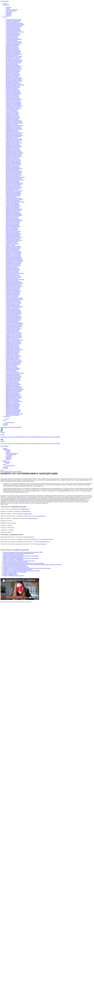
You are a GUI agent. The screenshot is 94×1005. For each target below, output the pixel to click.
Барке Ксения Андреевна (12, 46)
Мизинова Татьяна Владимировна (14, 215)
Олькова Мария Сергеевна (12, 241)
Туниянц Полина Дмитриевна (13, 348)
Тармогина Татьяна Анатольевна (14, 336)
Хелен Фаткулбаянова (11, 370)
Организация (6, 449)
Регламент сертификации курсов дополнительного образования (18, 553)
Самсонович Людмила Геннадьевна (14, 298)
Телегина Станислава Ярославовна (14, 339)
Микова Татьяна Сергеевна (12, 216)
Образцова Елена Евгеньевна (13, 235)
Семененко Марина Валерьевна (13, 301)
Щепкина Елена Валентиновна (13, 410)
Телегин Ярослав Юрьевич (12, 338)
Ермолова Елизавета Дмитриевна (14, 129)
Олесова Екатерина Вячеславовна (14, 240)
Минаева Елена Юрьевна (12, 217)
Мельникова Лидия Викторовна (13, 212)
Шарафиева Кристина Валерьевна (14, 390)
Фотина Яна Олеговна (11, 365)
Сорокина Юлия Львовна (12, 321)
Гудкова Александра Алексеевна (13, 108)
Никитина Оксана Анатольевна (13, 231)
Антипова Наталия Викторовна (13, 30)
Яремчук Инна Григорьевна (12, 415)
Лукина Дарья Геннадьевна (12, 203)
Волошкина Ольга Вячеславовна (13, 81)
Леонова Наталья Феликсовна (13, 195)
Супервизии (9, 12)
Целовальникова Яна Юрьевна (13, 375)
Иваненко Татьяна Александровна (14, 142)
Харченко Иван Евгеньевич (12, 369)
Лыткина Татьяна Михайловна (13, 205)
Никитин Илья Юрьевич (12, 230)
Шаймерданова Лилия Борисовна (14, 386)
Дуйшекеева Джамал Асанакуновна (14, 125)
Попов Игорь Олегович (11, 267)
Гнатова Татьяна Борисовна (12, 94)
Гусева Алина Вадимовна (12, 111)
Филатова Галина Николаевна (13, 363)
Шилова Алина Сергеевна (12, 402)
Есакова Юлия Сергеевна (12, 130)
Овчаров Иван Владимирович (13, 236)
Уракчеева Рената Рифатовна (13, 352)
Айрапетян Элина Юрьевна (12, 22)
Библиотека (9, 13)
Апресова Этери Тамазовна (12, 33)
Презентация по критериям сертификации (13, 557)
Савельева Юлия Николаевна (13, 294)
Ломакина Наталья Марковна (13, 200)
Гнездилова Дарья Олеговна (12, 95)
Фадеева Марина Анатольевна (13, 359)
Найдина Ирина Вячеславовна (13, 226)
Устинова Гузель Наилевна (12, 354)
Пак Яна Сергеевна (10, 245)
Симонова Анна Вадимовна (12, 309)
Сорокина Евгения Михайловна (13, 318)
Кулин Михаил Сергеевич (12, 189)
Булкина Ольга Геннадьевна (12, 73)
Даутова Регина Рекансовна (12, 115)
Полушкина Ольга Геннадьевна (13, 262)
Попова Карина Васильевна (12, 268)
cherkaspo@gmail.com (44, 541)
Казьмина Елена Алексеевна (12, 148)
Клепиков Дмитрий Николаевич (13, 163)
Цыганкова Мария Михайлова (13, 378)
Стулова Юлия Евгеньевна (12, 331)
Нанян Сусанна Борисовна (12, 229)
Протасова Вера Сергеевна (12, 274)
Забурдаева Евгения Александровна (14, 132)
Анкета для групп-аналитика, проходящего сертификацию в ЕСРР (19, 560)
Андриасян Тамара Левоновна (13, 29)
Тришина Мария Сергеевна (12, 346)
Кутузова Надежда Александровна (14, 190)
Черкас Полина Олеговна (12, 381)
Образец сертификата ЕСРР (9, 573)
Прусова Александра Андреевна (13, 277)
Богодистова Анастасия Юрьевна (14, 61)
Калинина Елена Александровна (13, 151)
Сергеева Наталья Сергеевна (13, 304)
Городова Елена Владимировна (13, 103)
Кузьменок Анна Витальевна (13, 185)
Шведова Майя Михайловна (12, 395)
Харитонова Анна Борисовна (13, 368)
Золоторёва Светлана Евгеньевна (14, 140)
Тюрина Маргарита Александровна (14, 349)
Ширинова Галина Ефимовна (13, 403)
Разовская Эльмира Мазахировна (14, 281)
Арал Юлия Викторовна (11, 36)
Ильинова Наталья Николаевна (13, 145)
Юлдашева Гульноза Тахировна (13, 411)
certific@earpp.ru (25, 509)
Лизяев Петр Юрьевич (11, 196)
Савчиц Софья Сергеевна (12, 296)
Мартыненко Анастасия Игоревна (14, 209)
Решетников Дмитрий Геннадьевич (14, 285)
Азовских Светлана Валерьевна (13, 20)
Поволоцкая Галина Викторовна (13, 257)
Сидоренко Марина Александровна (14, 306)
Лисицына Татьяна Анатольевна (13, 198)
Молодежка (8, 14)
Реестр (4, 460)
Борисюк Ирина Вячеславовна (13, 67)
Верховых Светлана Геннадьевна (14, 77)
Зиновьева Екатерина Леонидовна (14, 139)
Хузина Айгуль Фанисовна (12, 371)
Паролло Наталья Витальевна (13, 248)
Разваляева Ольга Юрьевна (12, 280)
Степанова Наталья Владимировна (14, 326)
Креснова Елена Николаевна (13, 180)
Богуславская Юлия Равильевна (13, 62)
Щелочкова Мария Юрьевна (12, 408)
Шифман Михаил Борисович (13, 405)
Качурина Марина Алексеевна (13, 161)
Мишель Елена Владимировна (13, 219)
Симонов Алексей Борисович (13, 307)
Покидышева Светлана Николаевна (14, 261)
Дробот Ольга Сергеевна (12, 124)
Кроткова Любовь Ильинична (13, 182)
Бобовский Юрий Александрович (14, 56)
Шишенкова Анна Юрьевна (12, 406)
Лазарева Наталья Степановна (13, 192)
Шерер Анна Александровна (13, 400)
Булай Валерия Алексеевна (12, 72)
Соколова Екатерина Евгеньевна (13, 316)
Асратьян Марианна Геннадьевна (14, 39)
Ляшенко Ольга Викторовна (12, 206)
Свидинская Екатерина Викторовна (14, 299)
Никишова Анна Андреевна (12, 232)
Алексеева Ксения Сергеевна (13, 28)
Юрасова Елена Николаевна (12, 412)
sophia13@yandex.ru (48, 539)
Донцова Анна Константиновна (13, 120)
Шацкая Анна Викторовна (12, 392)
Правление (8, 7)
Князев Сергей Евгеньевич (12, 166)
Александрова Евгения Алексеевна (14, 23)
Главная (5, 3)
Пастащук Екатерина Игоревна (13, 251)
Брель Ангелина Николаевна (13, 70)
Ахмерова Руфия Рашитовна (12, 45)
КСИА (7, 418)
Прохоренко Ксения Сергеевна (13, 275)
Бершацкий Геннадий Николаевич (14, 54)
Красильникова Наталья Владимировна (15, 177)
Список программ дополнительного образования (15, 565)
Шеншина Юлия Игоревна (12, 399)
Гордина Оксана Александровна (13, 102)
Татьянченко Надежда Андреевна (14, 337)
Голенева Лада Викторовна (12, 97)
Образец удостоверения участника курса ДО (13, 575)
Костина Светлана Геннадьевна (13, 173)
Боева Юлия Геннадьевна (12, 63)
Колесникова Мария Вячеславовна (14, 168)
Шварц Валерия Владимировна (13, 394)
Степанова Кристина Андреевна (13, 325)
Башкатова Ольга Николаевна (13, 50)
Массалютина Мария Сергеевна (13, 210)
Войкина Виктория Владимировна (14, 79)
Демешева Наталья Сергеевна (13, 118)
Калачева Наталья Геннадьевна (13, 150)
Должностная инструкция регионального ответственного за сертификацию (21, 555)
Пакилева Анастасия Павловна (13, 246)
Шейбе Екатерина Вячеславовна (13, 397)
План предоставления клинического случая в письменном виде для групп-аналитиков (23, 563)
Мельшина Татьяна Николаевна (13, 214)
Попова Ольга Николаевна (12, 270)
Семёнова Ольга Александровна (13, 302)
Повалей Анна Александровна (13, 256)
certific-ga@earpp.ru (32, 518)
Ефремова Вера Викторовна (12, 131)
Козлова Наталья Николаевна (13, 167)
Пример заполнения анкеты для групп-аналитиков (15, 562)
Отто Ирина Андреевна (11, 242)
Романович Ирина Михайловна (13, 290)
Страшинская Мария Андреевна (13, 328)
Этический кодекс (10, 422)
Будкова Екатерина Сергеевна (13, 71)
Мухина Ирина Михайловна (12, 225)
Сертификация (6, 461)
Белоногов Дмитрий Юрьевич (13, 52)
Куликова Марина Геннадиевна (13, 188)
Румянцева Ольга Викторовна (13, 293)
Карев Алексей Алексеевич (12, 157)
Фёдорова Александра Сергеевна (14, 362)
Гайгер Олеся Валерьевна (12, 88)
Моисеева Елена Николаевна (13, 221)
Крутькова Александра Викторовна (14, 183)
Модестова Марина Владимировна (14, 220)
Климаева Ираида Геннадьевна (13, 164)
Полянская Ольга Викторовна (13, 264)
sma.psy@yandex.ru (42, 544)
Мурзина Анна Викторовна (12, 224)
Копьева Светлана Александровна (14, 172)
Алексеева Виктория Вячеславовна (14, 25)
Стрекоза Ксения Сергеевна (12, 330)
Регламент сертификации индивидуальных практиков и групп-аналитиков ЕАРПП (23, 552)
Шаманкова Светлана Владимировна (14, 389)
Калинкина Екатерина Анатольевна (14, 152)
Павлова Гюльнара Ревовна (12, 243)
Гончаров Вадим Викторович (13, 100)
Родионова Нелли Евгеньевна (13, 288)
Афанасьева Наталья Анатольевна (14, 42)
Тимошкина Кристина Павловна (13, 343)
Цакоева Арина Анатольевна (13, 374)
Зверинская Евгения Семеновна (13, 136)
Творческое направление (12, 9)
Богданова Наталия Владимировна (14, 60)
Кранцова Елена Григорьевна (13, 176)
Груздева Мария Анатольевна (13, 107)
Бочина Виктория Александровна (14, 68)
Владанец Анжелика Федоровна (13, 78)
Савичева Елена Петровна (12, 295)
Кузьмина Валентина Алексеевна (14, 187)
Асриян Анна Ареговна (11, 40)
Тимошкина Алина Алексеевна (13, 342)
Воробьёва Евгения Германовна (13, 83)
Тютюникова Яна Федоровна (13, 350)
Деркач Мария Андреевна (12, 119)
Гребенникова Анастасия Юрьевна (14, 105)
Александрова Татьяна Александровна (15, 24)
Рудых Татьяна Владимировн (13, 291)
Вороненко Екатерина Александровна (15, 84)
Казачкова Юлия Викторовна (13, 147)
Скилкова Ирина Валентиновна (13, 310)
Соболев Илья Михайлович (12, 315)
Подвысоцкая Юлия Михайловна (14, 258)
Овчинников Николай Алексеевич (14, 237)
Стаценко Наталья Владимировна (14, 322)
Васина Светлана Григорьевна (13, 75)
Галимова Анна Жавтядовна (12, 89)
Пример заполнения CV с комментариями (13, 559)
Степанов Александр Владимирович (14, 323)
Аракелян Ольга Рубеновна (12, 35)
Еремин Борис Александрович (13, 126)
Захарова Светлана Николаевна (13, 134)
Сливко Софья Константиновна (13, 311)
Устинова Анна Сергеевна (12, 353)
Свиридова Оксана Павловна (13, 300)
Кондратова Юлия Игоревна (12, 169)
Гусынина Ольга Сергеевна (12, 113)
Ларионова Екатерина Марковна (13, 193)
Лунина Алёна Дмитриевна (12, 204)
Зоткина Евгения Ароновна (12, 141)
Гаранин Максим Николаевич (13, 91)
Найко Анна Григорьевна (12, 227)
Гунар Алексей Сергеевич (12, 109)
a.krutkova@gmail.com (29, 537)
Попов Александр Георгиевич (13, 265)
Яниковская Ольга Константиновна (14, 413)
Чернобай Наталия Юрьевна (12, 383)
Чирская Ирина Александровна (13, 384)
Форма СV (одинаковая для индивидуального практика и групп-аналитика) (21, 558)
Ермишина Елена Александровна (14, 127)
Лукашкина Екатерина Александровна (15, 201)
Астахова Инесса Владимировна (13, 41)
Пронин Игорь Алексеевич (12, 272)
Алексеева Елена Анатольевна (13, 26)
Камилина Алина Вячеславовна (13, 155)
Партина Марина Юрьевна (12, 249)
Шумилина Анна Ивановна (12, 407)
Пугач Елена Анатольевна (12, 278)
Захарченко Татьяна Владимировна (14, 135)
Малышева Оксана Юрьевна (12, 208)
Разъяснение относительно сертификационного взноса (16, 567)
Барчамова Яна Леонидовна (12, 49)
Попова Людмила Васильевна (13, 269)
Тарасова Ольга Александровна (13, 334)
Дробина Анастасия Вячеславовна (14, 123)
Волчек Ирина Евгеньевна (12, 82)
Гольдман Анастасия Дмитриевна (14, 99)
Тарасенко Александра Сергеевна (14, 333)
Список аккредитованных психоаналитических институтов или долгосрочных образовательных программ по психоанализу (32, 564)
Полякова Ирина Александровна (13, 263)
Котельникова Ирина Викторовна (14, 174)
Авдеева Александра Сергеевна (13, 19)
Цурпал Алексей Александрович (14, 376)
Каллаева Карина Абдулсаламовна (14, 153)
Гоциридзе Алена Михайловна (13, 104)
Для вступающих (5, 1)
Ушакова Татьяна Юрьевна (12, 358)
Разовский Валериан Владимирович (14, 283)
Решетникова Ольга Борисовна (13, 286)
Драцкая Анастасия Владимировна (14, 121)
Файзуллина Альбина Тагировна (13, 360)
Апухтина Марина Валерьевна (13, 34)
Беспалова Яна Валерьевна (12, 55)
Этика (4, 464)
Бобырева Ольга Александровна (13, 57)
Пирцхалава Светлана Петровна (13, 253)
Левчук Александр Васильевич (13, 194)
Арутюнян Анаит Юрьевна (12, 38)
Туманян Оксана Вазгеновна (13, 347)
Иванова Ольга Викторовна (12, 144)
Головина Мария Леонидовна (13, 98)
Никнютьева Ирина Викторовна (13, 233)
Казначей (8, 15)
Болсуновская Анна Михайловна (14, 66)
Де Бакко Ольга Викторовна (12, 116)
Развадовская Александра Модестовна (15, 279)
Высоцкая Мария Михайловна (13, 86)
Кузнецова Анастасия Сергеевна (13, 184)
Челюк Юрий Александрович (13, 379)
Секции (8, 8)
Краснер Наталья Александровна (14, 178)
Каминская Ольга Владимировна (14, 156)
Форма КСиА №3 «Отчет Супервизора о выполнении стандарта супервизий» (21, 570)
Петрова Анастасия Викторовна (13, 252)
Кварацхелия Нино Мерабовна (13, 162)
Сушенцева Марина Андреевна (13, 332)
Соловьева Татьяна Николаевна (13, 317)
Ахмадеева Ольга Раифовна (12, 44)
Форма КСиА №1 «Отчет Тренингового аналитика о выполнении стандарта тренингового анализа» (27, 568)
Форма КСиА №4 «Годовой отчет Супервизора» (14, 571)
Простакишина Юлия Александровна (15, 273)
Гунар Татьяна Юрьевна (11, 110)
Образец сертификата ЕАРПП (10, 574)
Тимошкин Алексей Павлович (13, 341)
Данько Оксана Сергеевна (12, 114)
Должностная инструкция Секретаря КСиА (13, 554)
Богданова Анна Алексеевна (12, 58)
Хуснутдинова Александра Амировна (15, 373)
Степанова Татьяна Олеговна (13, 327)
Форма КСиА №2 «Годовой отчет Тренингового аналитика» (17, 569)
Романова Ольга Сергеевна (12, 289)
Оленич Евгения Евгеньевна (13, 238)
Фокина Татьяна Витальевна (13, 364)
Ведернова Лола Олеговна (12, 76)
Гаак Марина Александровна (13, 87)
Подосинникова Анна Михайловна (14, 259)
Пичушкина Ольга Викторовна (13, 254)
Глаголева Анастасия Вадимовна (14, 93)
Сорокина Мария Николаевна (13, 320)
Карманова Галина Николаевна (13, 160)
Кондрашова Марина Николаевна (14, 171)
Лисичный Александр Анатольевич (14, 199)
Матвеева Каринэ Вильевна (12, 211)
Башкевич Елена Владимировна (13, 51)
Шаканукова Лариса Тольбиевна (13, 387)
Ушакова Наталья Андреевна (13, 357)
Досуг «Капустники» (11, 10)
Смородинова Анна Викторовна (13, 314)
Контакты (5, 424)
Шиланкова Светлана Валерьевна (14, 401)
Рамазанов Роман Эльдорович (13, 284)
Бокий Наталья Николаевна (12, 65)
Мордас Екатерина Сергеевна (13, 222)
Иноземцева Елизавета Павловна (14, 146)
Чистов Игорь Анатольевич (12, 385)
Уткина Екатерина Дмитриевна (13, 355)
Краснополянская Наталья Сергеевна (15, 179)
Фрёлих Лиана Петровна (12, 367)
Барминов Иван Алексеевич (12, 47)
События (5, 423)
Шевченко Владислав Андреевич (14, 396)
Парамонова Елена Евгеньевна (13, 247)
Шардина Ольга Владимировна (13, 391)
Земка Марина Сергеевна (12, 137)
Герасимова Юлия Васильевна (13, 92)
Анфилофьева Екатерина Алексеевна (15, 31)
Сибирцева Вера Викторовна (13, 305)
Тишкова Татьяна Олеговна (12, 344)
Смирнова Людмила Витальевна (13, 312)
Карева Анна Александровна (13, 158)
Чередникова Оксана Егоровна (13, 380)
